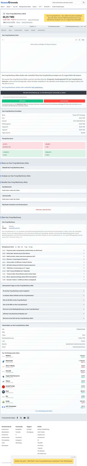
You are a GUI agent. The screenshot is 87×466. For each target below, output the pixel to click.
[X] (20, 418)
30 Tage (31, 247)
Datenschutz (5, 437)
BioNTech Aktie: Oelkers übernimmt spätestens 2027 (21, 256)
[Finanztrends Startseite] (9, 3)
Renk (7, 391)
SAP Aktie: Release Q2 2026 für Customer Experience (21, 265)
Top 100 (15, 7)
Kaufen (23, 101)
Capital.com (41, 435)
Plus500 (40, 443)
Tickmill (40, 448)
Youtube (18, 432)
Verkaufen (65, 101)
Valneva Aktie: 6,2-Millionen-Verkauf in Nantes (19, 262)
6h (15, 247)
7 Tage (25, 247)
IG (38, 440)
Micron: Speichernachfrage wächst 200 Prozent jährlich (21, 277)
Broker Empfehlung (43, 429)
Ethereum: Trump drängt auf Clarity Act (17, 259)
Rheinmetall (9, 360)
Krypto (34, 7)
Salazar (8, 381)
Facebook (18, 437)
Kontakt (29, 429)
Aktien (8, 7)
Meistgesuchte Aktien (25, 7)
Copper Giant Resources (13, 376)
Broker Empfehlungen (58, 7)
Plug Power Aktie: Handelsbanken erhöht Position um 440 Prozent (24, 250)
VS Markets (41, 451)
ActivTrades (41, 432)
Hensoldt (8, 371)
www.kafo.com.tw (14, 228)
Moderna (8, 355)
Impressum (5, 429)
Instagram (19, 440)
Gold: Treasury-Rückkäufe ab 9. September (18, 271)
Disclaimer (5, 435)
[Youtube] (24, 418)
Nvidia (7, 401)
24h (22, 247)
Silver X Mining (10, 365)
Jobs (3, 443)
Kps (7, 396)
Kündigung (30, 432)
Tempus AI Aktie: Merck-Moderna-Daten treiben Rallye (21, 274)
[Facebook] (17, 418)
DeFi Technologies (11, 406)
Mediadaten (5, 432)
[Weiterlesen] (84, 250)
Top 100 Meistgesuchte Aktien (44, 411)
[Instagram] (28, 418)
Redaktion (19, 429)
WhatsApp (19, 443)
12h (19, 247)
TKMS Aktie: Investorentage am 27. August (18, 268)
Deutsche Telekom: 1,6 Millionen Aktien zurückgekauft (21, 280)
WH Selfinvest (42, 454)
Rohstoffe (46, 7)
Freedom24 (41, 437)
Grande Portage (10, 386)
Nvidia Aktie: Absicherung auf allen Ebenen (18, 253)
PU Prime (40, 446)
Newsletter (5, 446)
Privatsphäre (5, 440)
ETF (40, 7)
